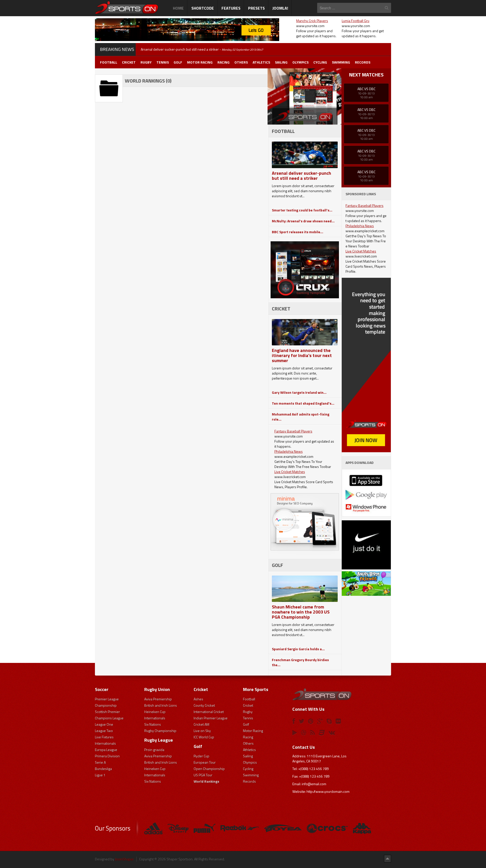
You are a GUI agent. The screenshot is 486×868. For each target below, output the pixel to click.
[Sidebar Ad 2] (305, 269)
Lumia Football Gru (355, 20)
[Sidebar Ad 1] (305, 96)
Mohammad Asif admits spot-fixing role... (300, 416)
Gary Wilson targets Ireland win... (299, 392)
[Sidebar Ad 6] (366, 492)
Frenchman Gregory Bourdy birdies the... (300, 662)
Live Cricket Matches (289, 471)
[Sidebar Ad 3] (305, 523)
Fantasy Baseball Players (293, 431)
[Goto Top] (387, 858)
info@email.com (314, 783)
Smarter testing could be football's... (302, 210)
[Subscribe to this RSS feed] (264, 71)
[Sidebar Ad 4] (366, 364)
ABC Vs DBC (366, 88)
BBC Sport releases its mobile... (297, 231)
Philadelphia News (288, 451)
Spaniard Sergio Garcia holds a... (298, 649)
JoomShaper (124, 859)
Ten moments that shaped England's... (303, 403)
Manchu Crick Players (312, 20)
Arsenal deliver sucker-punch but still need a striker (301, 176)
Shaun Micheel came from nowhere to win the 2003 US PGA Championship (301, 611)
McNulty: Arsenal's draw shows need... (303, 221)
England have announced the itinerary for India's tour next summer (302, 355)
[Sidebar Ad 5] (366, 557)
